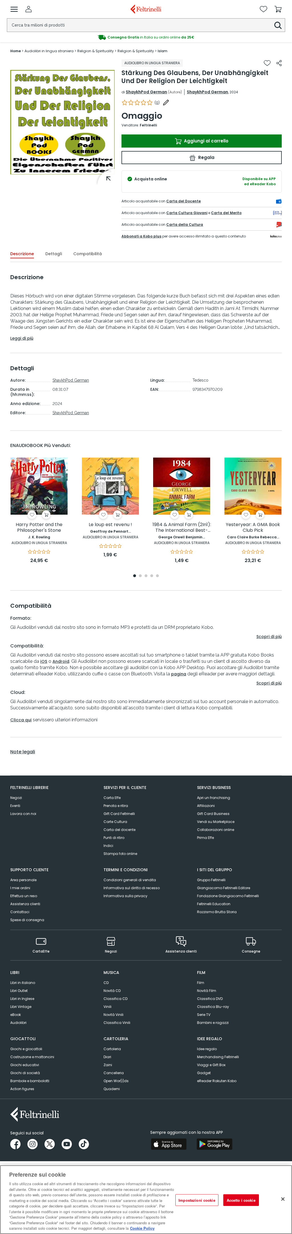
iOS (43, 661)
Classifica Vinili (117, 1022)
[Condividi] (279, 63)
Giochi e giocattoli (26, 1048)
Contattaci (19, 911)
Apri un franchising (213, 797)
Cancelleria (114, 1072)
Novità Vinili (113, 1014)
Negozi (16, 797)
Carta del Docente (183, 201)
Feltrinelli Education (213, 903)
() (157, 102)
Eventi (15, 805)
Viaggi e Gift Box (211, 1064)
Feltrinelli (148, 125)
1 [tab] (134, 576)
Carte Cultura (115, 821)
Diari (107, 1056)
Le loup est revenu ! (110, 525)
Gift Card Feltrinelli (119, 813)
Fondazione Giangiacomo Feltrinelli (228, 895)
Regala (205, 157)
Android (60, 661)
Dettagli (53, 254)
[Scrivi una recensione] (166, 102)
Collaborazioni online (215, 829)
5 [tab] (157, 576)
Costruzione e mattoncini (32, 1056)
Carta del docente (119, 829)
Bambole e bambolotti (29, 1080)
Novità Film (206, 990)
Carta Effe (112, 797)
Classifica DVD (210, 998)
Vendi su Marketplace (215, 821)
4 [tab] (152, 576)
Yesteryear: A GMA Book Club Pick (253, 528)
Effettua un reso (23, 895)
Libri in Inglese (22, 998)
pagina (178, 674)
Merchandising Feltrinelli (218, 1056)
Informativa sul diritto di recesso (132, 887)
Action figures (22, 1088)
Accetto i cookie (241, 1200)
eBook (15, 1014)
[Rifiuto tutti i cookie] (283, 1199)
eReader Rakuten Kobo (216, 1080)
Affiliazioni (206, 805)
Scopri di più (269, 636)
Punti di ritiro (114, 837)
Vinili (107, 1006)
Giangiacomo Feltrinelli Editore (223, 887)
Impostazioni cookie (197, 1200)
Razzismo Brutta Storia (217, 911)
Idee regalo (207, 1048)
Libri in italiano (22, 982)
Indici (108, 845)
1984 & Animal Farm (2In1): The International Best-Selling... (182, 528)
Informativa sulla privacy (125, 895)
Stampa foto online (120, 853)
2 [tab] (140, 576)
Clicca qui (21, 720)
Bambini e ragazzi (213, 1022)
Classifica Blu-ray (213, 1006)
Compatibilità (87, 254)
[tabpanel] (39, 511)
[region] (146, 1199)
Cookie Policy (142, 1228)
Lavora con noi (23, 813)
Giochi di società (25, 1072)
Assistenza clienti (25, 903)
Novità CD (112, 990)
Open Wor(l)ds (116, 1080)
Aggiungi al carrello (205, 141)
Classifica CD (115, 998)
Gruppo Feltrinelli (211, 879)
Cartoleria (112, 1048)
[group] (146, 37)
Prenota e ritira (116, 805)
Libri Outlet (19, 990)
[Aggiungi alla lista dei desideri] (267, 63)
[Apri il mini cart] (278, 9)
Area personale (23, 879)
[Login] (28, 9)
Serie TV (203, 1014)
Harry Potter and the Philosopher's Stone (39, 528)
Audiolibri (18, 1022)
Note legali (22, 752)
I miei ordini (20, 887)
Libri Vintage (20, 1006)
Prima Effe (205, 837)
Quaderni (112, 1088)
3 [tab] (146, 576)
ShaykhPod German (146, 92)
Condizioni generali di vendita (130, 879)
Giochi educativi (24, 1064)
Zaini (108, 1064)
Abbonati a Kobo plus (141, 236)
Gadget (204, 1072)
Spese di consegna (27, 919)
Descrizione (22, 254)
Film (200, 982)
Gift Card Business (213, 813)
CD (106, 982)
